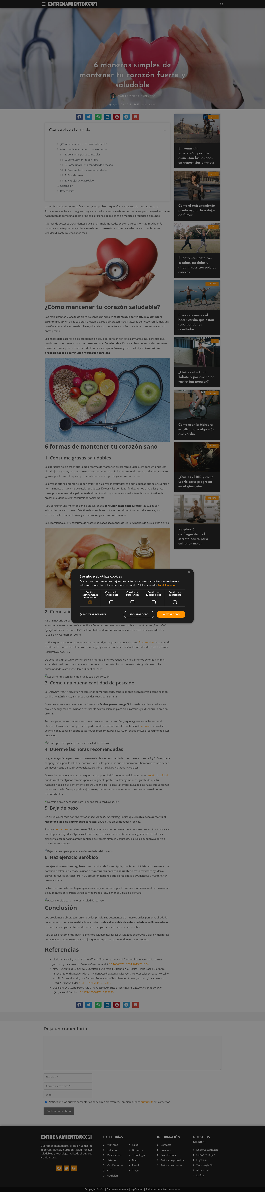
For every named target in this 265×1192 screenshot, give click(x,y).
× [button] (189, 572)
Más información (167, 585)
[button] (93, 614)
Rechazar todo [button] (139, 614)
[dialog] (132, 596)
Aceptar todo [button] (171, 614)
